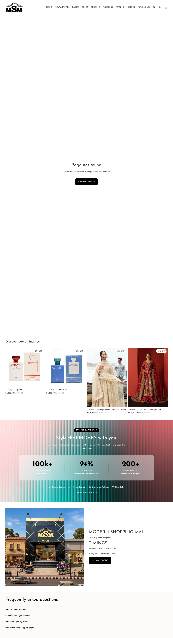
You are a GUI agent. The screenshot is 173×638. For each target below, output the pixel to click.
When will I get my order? (16, 621)
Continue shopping (86, 182)
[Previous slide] (91, 378)
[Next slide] (123, 378)
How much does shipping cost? (19, 628)
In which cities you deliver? (17, 615)
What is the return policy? (17, 609)
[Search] (154, 7)
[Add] (40, 383)
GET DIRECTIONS (100, 560)
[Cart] (166, 7)
